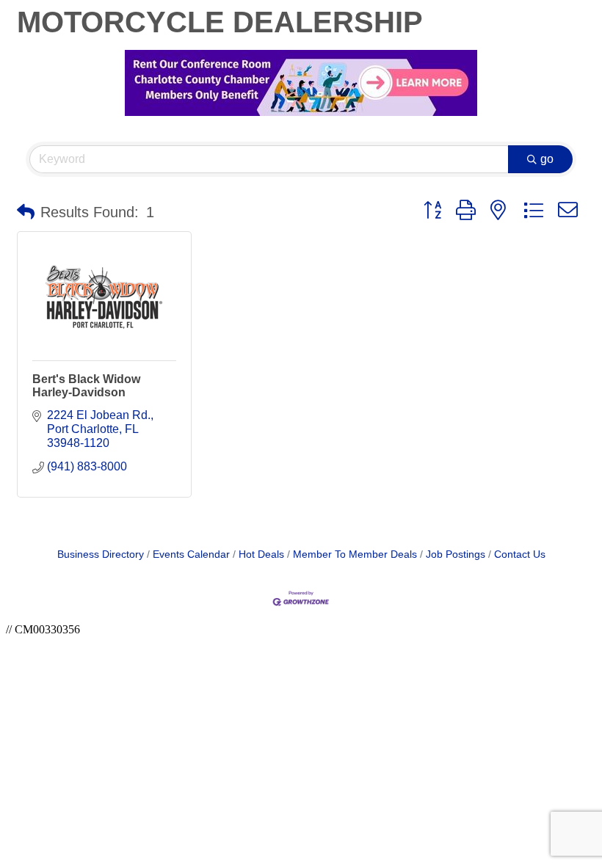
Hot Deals (261, 554)
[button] (26, 212)
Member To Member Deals (355, 554)
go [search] (547, 159)
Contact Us (519, 554)
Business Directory (100, 554)
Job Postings (455, 554)
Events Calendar (191, 554)
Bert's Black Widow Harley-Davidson (86, 386)
